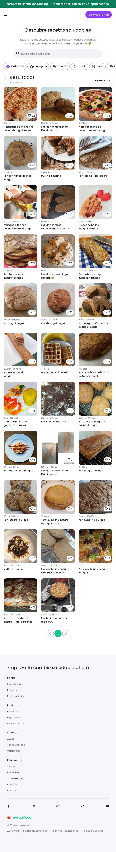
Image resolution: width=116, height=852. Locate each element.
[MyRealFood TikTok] (82, 807)
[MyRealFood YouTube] (107, 807)
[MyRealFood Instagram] (33, 807)
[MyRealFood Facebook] (8, 807)
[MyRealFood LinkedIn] (58, 807)
